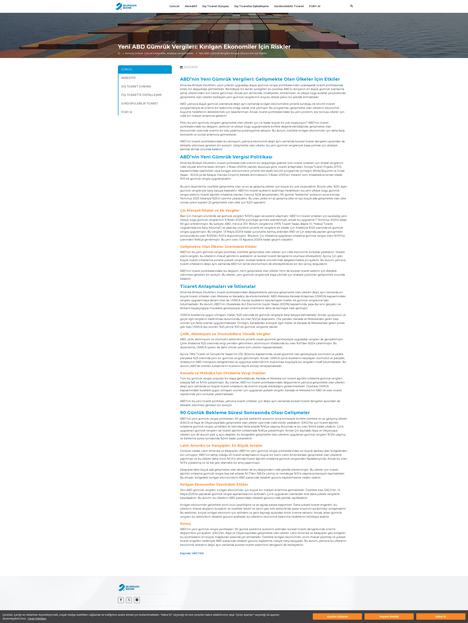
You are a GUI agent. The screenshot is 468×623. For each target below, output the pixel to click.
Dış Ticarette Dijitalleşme (141, 95)
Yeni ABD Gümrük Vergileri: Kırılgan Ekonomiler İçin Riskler (233, 53)
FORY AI (126, 112)
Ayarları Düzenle (337, 616)
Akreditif (128, 78)
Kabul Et (441, 616)
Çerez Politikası (37, 618)
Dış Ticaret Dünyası (136, 86)
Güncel (127, 69)
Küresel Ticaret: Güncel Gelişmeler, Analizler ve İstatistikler (159, 53)
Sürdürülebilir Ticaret (139, 103)
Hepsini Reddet (389, 616)
